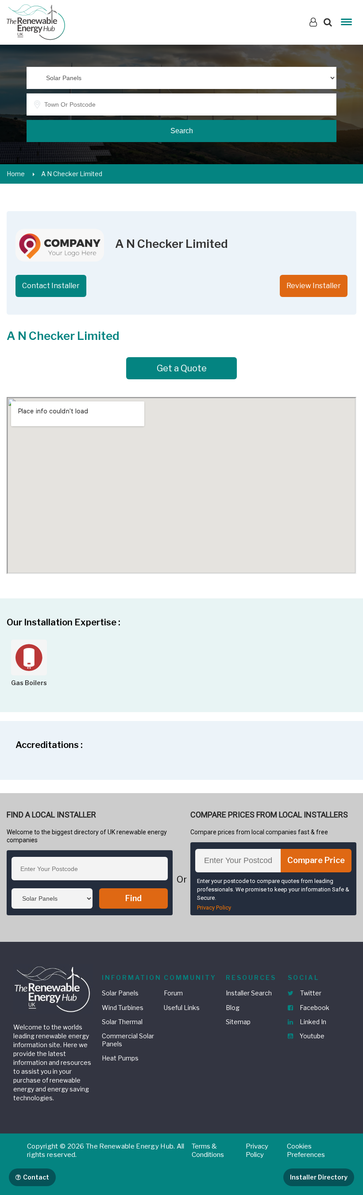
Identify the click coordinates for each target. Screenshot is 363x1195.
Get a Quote (182, 368)
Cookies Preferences (306, 1150)
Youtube (311, 1036)
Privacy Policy (214, 907)
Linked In (312, 1021)
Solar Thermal (122, 1021)
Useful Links (182, 1007)
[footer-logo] (53, 988)
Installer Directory (319, 1177)
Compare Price (316, 860)
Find (133, 898)
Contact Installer (51, 285)
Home (16, 173)
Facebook (313, 1007)
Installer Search (249, 993)
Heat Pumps (120, 1058)
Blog (232, 1007)
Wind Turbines (122, 1007)
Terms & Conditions (208, 1150)
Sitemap (238, 1021)
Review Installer (313, 285)
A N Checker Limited (71, 173)
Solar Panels (120, 993)
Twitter (310, 993)
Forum (173, 993)
